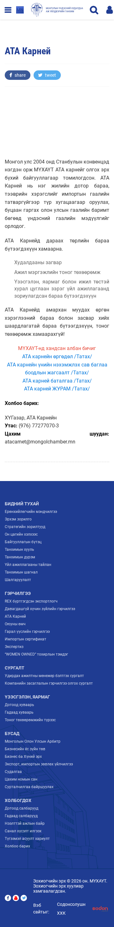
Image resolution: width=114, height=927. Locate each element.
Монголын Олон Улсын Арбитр (32, 741)
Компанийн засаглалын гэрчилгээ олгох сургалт (49, 683)
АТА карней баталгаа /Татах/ (57, 381)
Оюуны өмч (15, 624)
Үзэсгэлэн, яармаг (27, 696)
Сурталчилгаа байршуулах (29, 787)
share (20, 75)
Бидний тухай (22, 503)
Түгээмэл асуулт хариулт (27, 838)
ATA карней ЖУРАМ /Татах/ (57, 389)
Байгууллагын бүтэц (23, 542)
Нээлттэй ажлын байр (25, 823)
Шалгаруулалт (18, 580)
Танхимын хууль (19, 549)
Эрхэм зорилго (18, 519)
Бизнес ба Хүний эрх (23, 756)
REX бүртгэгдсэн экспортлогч (31, 601)
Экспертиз (14, 647)
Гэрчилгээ (18, 593)
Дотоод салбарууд (21, 808)
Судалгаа (13, 772)
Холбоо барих (17, 846)
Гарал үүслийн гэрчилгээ (27, 631)
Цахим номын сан (21, 779)
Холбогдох (18, 800)
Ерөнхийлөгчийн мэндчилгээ (31, 511)
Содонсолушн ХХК (71, 909)
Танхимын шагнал (21, 572)
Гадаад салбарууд (21, 816)
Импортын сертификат (25, 639)
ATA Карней (15, 616)
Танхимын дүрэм (20, 557)
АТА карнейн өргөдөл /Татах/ (57, 357)
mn (19, 9)
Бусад (12, 733)
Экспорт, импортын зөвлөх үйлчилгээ (39, 764)
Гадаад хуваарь (19, 712)
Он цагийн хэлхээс (21, 534)
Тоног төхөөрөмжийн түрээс (30, 720)
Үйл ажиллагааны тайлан (28, 564)
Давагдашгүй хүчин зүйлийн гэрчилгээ (40, 609)
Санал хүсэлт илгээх (23, 831)
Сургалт (14, 667)
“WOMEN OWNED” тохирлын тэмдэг (36, 654)
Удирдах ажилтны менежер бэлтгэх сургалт (44, 676)
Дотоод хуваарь (19, 705)
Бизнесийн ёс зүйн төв (25, 749)
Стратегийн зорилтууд (25, 527)
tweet (50, 75)
